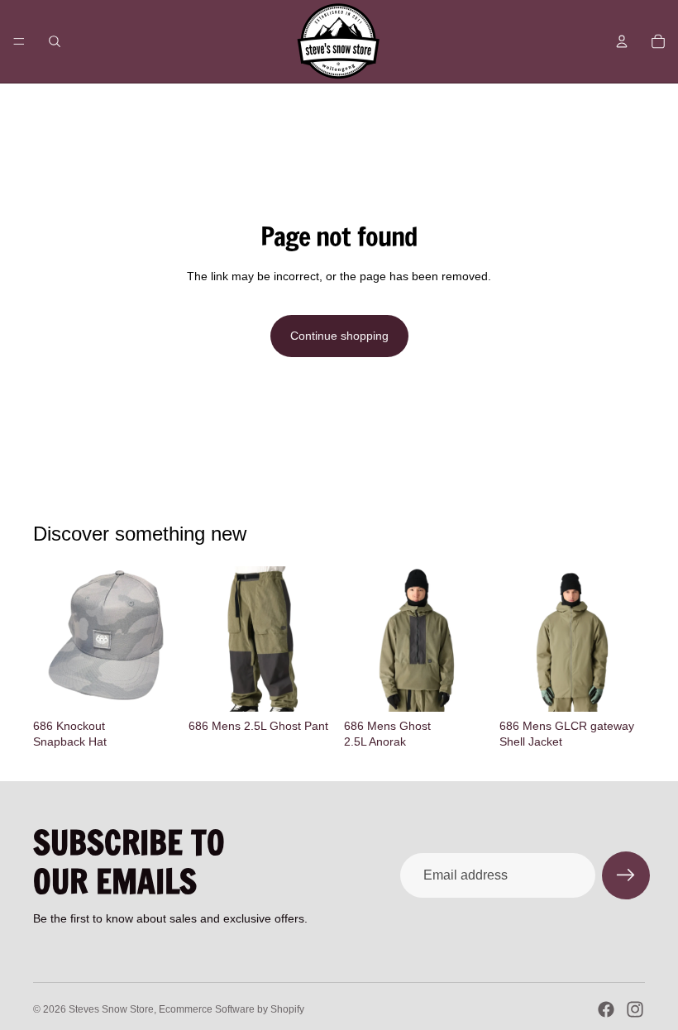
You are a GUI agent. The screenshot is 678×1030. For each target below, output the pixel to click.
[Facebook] (606, 1009)
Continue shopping (339, 335)
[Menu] (19, 41)
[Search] (54, 41)
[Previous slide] (362, 639)
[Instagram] (635, 1009)
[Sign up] (626, 875)
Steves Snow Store (111, 1009)
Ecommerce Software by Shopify (231, 1009)
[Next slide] (471, 639)
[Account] (622, 41)
